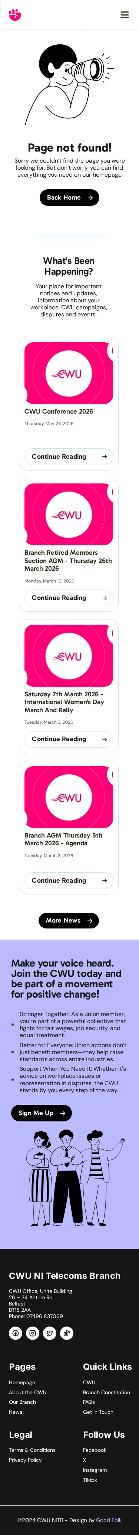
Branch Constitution (106, 1392)
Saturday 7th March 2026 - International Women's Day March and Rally (65, 702)
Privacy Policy (25, 1460)
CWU (89, 1382)
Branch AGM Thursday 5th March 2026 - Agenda (64, 839)
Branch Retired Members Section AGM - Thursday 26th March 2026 (69, 561)
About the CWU (27, 1392)
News (15, 1412)
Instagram (95, 1470)
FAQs (89, 1402)
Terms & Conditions (32, 1450)
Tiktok (90, 1480)
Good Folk (109, 1520)
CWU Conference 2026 (58, 411)
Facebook (94, 1450)
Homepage (22, 1382)
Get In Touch (98, 1412)
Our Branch (22, 1402)
